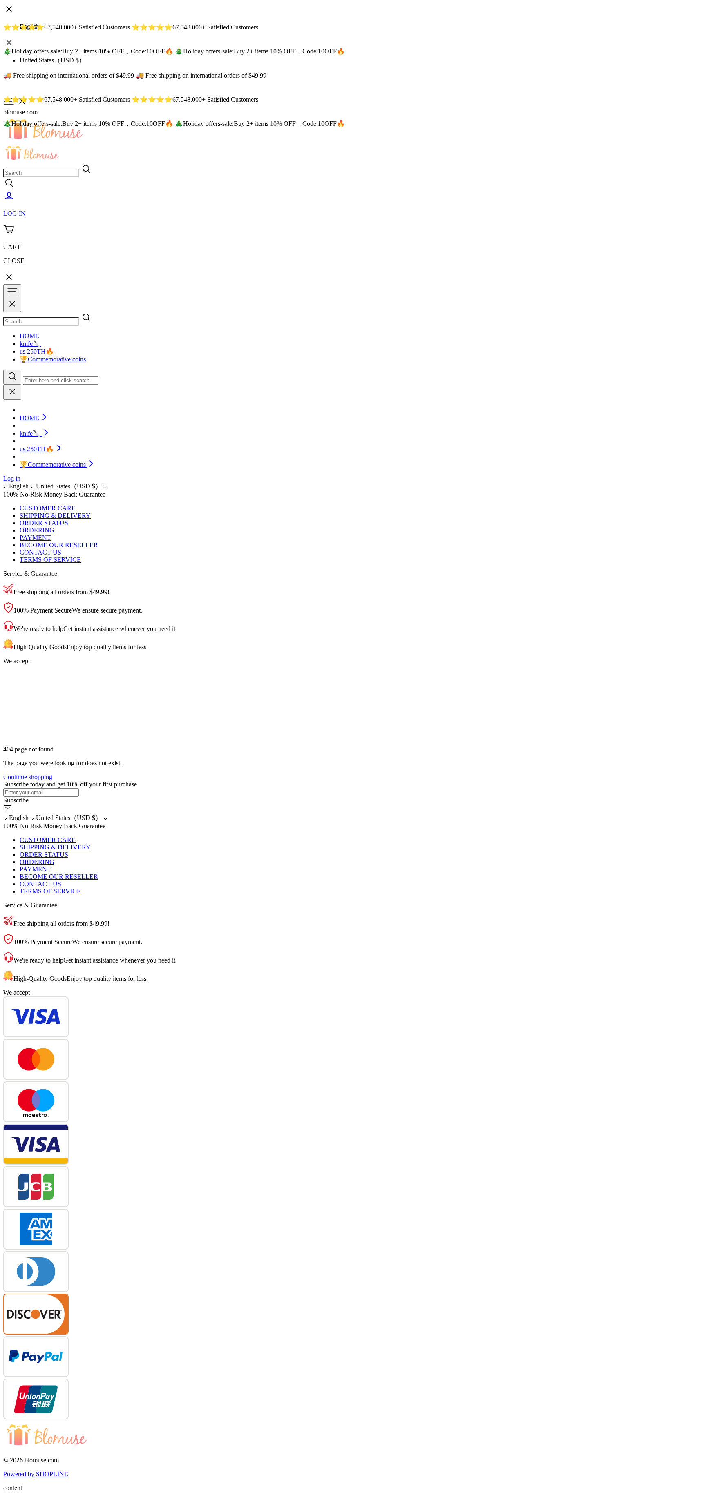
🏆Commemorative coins (53, 359)
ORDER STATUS (44, 522)
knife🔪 (30, 343)
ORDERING (37, 530)
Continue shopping (27, 776)
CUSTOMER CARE (48, 508)
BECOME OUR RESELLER (59, 544)
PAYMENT (35, 537)
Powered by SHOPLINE (35, 1473)
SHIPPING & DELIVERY (55, 515)
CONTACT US (40, 552)
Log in (11, 478)
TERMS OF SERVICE (50, 559)
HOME (29, 335)
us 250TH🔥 (37, 351)
